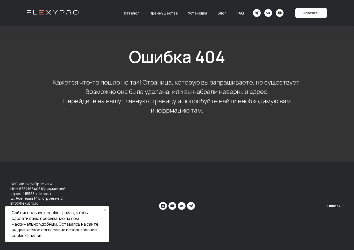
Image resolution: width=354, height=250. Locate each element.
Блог (221, 13)
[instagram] (163, 206)
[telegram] (257, 13)
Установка (197, 13)
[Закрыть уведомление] (105, 209)
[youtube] (280, 13)
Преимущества (164, 13)
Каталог (131, 13)
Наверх (334, 206)
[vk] (268, 13)
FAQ (240, 13)
